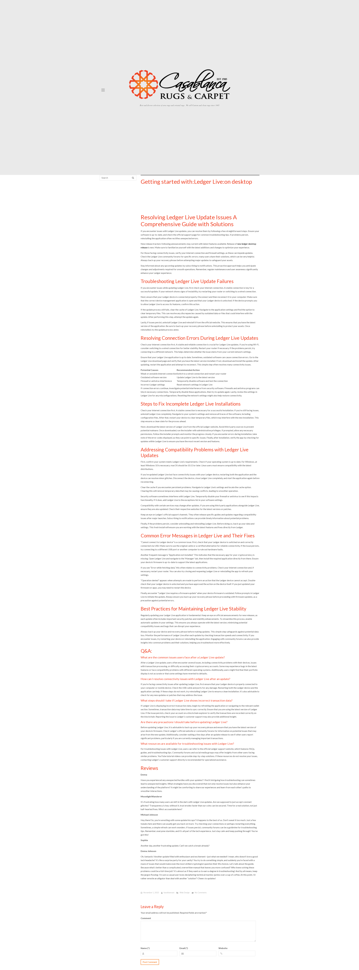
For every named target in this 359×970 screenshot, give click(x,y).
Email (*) (184, 948)
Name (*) (145, 948)
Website (222, 948)
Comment (146, 918)
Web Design (185, 893)
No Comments (201, 893)
